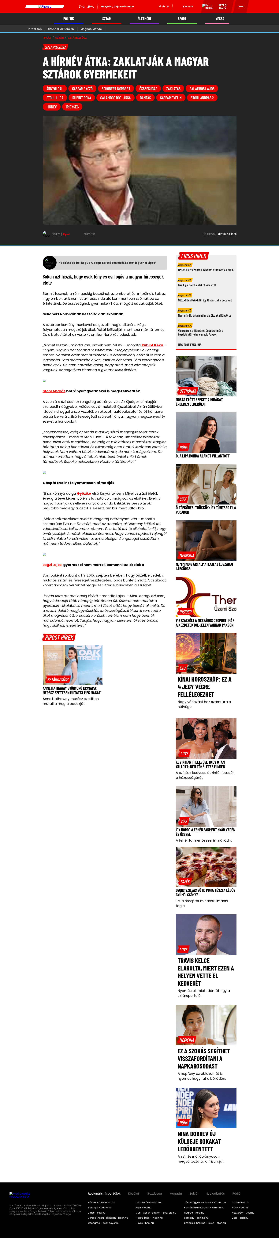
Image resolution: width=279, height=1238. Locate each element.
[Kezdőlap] (44, 6)
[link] (58, 679)
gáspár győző (82, 88)
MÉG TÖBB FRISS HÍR (189, 344)
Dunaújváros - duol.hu (149, 1202)
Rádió (236, 1193)
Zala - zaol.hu (240, 1217)
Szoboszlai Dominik (61, 29)
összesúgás (148, 88)
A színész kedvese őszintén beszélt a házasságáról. (205, 775)
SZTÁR (106, 18)
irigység (72, 106)
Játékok (163, 6)
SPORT (182, 18)
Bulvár (194, 1193)
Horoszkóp (34, 29)
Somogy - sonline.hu (196, 1217)
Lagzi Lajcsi (52, 564)
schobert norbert (116, 88)
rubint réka (81, 97)
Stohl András (54, 391)
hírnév (51, 106)
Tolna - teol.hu (240, 1202)
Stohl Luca (54, 97)
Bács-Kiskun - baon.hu (101, 1202)
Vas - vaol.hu (240, 1207)
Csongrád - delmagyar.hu (103, 1223)
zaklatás (173, 88)
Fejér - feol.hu (143, 1207)
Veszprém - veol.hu (243, 1212)
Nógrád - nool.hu (194, 1212)
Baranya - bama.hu (100, 1207)
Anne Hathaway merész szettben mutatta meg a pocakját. (71, 701)
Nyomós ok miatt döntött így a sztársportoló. (204, 993)
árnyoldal (54, 88)
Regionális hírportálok (104, 1193)
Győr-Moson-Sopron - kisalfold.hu (156, 1212)
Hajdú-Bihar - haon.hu (149, 1217)
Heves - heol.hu (145, 1223)
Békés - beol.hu (97, 1212)
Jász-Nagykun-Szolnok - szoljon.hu (205, 1202)
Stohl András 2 (202, 97)
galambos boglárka (115, 97)
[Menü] (241, 6)
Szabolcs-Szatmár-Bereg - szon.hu (205, 1223)
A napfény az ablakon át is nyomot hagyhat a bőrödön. (202, 1076)
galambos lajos (201, 88)
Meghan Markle (91, 29)
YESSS (220, 18)
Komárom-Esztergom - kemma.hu (204, 1207)
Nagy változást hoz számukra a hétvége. (204, 704)
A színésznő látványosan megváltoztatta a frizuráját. (201, 1159)
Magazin (175, 1193)
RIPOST (47, 38)
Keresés (188, 6)
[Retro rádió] (206, 7)
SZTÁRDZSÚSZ (77, 38)
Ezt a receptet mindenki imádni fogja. (202, 903)
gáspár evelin (171, 97)
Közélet (133, 1193)
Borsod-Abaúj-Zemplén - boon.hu (108, 1217)
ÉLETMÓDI (144, 18)
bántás (145, 97)
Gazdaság (154, 1193)
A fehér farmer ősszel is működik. (204, 840)
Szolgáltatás (215, 1193)
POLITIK (68, 18)
